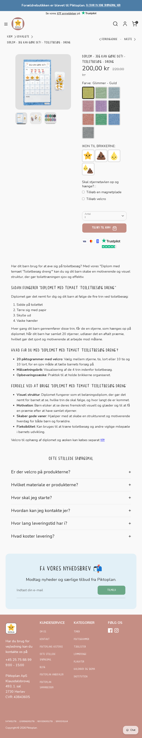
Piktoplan (31, 728)
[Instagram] (116, 630)
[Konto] (125, 22)
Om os (43, 631)
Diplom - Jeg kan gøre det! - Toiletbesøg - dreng (38, 42)
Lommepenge (80, 654)
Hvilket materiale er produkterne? (44, 485)
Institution (80, 676)
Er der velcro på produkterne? (40, 472)
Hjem (9, 36)
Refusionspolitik (45, 722)
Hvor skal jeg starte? (31, 498)
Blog (42, 667)
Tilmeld (111, 590)
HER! (102, 440)
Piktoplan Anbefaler (52, 674)
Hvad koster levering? (32, 536)
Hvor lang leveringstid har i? (39, 523)
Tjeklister (80, 646)
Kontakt (45, 639)
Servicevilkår (62, 722)
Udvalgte (23, 36)
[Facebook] (110, 630)
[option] (43, 83)
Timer (77, 631)
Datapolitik (11, 722)
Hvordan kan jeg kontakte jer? (40, 510)
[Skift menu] (6, 24)
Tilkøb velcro (96, 199)
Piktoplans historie (51, 646)
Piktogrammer (81, 639)
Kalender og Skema (84, 669)
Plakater (79, 661)
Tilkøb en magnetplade (103, 192)
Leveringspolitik (27, 722)
